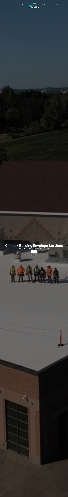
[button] (34, 251)
